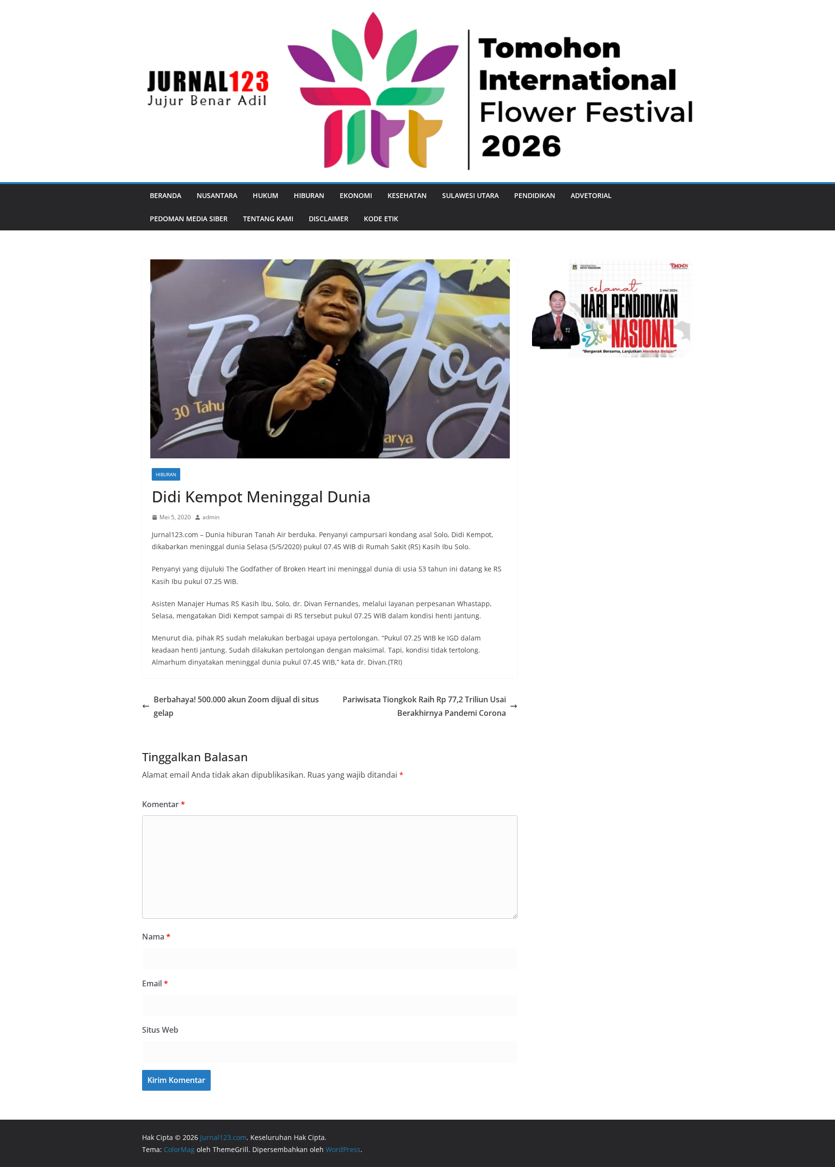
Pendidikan (534, 195)
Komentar (163, 804)
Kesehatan (407, 195)
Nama (156, 936)
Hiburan (309, 195)
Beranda (165, 195)
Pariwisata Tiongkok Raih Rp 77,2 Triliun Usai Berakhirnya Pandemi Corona (424, 706)
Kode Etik (381, 218)
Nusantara (217, 195)
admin (210, 517)
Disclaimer (328, 218)
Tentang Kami (268, 218)
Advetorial (591, 195)
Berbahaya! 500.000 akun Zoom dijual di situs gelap (236, 706)
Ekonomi (356, 195)
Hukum (265, 195)
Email (155, 983)
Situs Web (160, 1030)
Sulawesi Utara (470, 195)
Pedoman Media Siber (189, 218)
